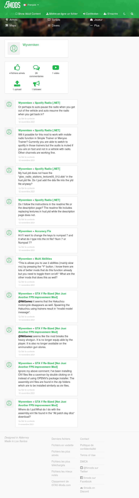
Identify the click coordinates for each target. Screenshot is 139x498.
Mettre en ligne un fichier (63, 13)
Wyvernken (31, 44)
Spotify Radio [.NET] (47, 102)
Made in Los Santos (16, 441)
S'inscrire (112, 13)
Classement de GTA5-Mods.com (61, 483)
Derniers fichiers (61, 439)
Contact (84, 439)
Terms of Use (88, 455)
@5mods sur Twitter (89, 469)
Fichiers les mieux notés (62, 473)
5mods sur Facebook (88, 479)
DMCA (84, 461)
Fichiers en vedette (62, 445)
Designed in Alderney (17, 437)
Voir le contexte (28, 118)
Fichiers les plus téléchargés (61, 463)
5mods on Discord (87, 489)
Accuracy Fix (43, 231)
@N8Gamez (25, 301)
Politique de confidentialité (88, 446)
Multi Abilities (43, 258)
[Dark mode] (124, 13)
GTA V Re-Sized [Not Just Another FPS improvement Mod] (42, 295)
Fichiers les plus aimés (61, 453)
